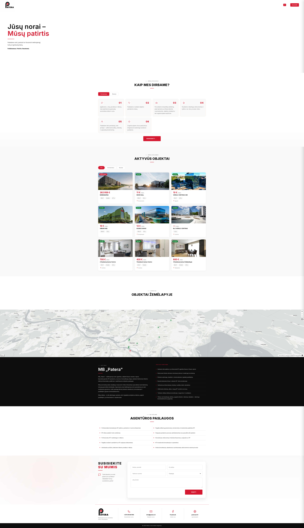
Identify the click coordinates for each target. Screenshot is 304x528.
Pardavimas (103, 94)
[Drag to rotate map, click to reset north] (302, 316)
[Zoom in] (302, 311)
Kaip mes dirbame (277, 5)
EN (287, 4)
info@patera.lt (150, 514)
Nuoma (114, 94)
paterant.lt (195, 514)
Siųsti (193, 492)
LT (284, 4)
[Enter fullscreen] (302, 319)
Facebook (173, 514)
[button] (130, 350)
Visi (101, 167)
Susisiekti (294, 5)
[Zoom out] (302, 314)
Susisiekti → (151, 138)
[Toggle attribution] (302, 355)
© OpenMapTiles (287, 355)
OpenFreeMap (281, 355)
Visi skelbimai (265, 5)
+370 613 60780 (129, 514)
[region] (152, 333)
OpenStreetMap (298, 355)
